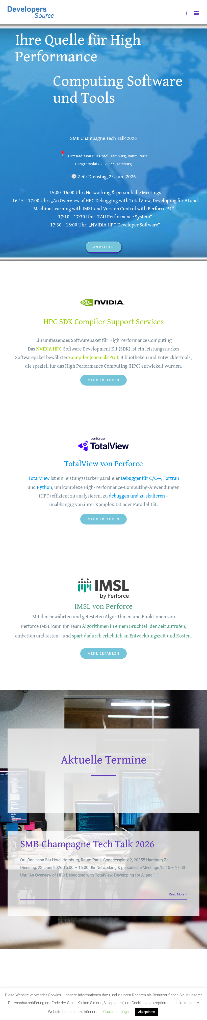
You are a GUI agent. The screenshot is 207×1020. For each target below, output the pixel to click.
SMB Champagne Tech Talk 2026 (87, 843)
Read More (176, 894)
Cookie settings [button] (116, 1011)
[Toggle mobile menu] (196, 13)
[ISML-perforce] (103, 577)
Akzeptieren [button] (146, 1012)
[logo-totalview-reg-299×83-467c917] (103, 438)
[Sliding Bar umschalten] (186, 13)
